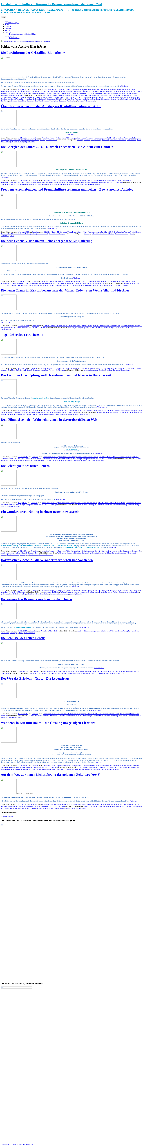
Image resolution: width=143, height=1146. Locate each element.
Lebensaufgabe (50, 99)
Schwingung (111, 99)
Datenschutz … (14, 38)
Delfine (85, 767)
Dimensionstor (39, 460)
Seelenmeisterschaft (127, 99)
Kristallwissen (40, 99)
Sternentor (30, 101)
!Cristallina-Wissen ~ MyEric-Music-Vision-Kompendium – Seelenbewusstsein (68, 551)
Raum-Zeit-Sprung (58, 769)
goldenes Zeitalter (76, 97)
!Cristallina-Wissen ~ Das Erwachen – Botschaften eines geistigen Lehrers (67, 180)
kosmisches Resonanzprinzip (59, 594)
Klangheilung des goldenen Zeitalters (54, 184)
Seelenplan (106, 93)
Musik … (8, 25)
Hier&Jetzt (101, 97)
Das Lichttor (116, 95)
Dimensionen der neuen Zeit (29, 91)
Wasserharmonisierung (12, 506)
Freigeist (80, 327)
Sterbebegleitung (133, 505)
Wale (117, 769)
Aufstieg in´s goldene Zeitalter (74, 95)
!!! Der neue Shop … (12, 23)
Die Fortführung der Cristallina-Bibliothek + (33, 52)
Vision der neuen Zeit (16, 95)
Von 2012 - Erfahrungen (50, 767)
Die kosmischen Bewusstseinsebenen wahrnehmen (36, 599)
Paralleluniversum (13, 555)
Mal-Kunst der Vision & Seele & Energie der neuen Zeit (29, 93)
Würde (20, 717)
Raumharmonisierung (99, 99)
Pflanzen (93, 673)
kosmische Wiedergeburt (16, 99)
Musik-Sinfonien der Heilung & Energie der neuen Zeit (67, 93)
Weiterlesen (125, 86)
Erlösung (24, 97)
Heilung (85, 97)
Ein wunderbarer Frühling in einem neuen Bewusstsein (40, 511)
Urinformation (34, 555)
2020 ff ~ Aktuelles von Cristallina (53, 90)
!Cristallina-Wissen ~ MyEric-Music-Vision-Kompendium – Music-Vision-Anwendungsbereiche (74, 138)
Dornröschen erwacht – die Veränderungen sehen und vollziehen (47, 560)
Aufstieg (61, 95)
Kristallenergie (29, 99)
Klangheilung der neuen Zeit (125, 91)
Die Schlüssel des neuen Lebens (23, 638)
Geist (93, 140)
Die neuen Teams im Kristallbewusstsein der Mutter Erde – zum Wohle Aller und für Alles (65, 290)
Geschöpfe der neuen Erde (90, 91)
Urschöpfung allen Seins (57, 101)
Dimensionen (16, 97)
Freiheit (115, 592)
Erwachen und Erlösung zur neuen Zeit (53, 91)
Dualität (101, 592)
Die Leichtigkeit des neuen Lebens (25, 466)
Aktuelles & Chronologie (118, 90)
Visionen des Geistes (107, 769)
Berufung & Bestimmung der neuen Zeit (55, 182)
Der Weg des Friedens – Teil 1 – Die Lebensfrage (35, 678)
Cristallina (34, 90)
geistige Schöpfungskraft (56, 97)
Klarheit (70, 184)
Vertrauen (80, 101)
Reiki (35, 414)
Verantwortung (71, 101)
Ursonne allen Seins (46, 555)
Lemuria (38, 769)
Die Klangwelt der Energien (130, 95)
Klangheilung (115, 97)
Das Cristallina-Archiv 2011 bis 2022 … (22, 34)
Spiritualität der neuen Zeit (119, 93)
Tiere (36, 101)
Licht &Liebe (60, 99)
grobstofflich (95, 234)
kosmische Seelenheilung (74, 716)
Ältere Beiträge (7, 816)
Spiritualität (78, 594)
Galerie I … (9, 26)
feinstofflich (113, 767)
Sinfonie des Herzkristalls (17, 101)
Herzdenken (93, 97)
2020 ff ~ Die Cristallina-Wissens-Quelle (119, 138)
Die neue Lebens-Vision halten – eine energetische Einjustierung (46, 241)
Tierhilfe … (9, 30)
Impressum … (9, 36)
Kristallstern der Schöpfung (23, 414)
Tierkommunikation (65, 414)
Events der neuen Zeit (73, 91)
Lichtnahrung (127, 806)
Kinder (37, 594)
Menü (3, 17)
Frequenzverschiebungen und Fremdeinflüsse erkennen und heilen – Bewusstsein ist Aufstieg (67, 189)
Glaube (67, 97)
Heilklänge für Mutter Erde (10, 184)
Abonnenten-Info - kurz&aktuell (98, 90)
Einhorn (21, 285)
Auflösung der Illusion (50, 95)
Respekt (124, 716)
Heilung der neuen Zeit (107, 91)
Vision (21, 633)
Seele (118, 99)
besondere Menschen (81, 592)
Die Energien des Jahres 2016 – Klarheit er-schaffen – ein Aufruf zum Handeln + (58, 147)
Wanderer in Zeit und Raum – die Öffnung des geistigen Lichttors (48, 723)
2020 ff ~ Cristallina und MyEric (76, 90)
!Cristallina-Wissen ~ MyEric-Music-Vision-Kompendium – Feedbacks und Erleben (68, 368)
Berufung (88, 95)
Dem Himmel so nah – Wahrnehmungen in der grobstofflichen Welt (49, 419)
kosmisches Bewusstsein (118, 140)
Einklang (80, 140)
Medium (111, 234)
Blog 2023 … (9, 32)
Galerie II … (9, 28)
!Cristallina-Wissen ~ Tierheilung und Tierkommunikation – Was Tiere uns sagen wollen (72, 410)
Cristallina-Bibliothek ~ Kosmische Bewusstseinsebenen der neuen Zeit (51, 4)
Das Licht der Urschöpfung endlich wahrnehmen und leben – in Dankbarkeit (56, 375)
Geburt (120, 767)
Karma (108, 97)
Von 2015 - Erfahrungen (115, 182)
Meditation (108, 505)
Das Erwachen (106, 95)
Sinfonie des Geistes (113, 673)
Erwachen (31, 97)
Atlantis (79, 767)
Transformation (44, 101)
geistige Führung (41, 97)
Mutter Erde (70, 99)
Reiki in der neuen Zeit (94, 93)
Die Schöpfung (6, 97)
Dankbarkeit (96, 95)
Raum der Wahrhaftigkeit (83, 99)
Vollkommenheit (89, 101)
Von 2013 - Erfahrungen (107, 459)
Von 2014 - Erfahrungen (40, 327)
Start (6, 21)
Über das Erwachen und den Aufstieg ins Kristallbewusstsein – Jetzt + (51, 106)
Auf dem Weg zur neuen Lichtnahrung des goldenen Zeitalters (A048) (50, 774)
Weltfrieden (13, 717)
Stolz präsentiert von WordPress (22, 1144)
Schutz (132, 234)
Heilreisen (16, 594)
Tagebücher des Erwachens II (22, 335)
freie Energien (72, 327)
